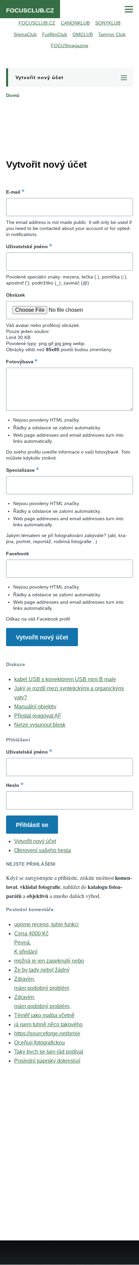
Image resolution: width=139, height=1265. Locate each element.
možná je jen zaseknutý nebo (49, 961)
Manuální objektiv (35, 706)
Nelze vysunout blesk (39, 725)
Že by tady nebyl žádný (42, 970)
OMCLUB (83, 34)
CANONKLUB (75, 23)
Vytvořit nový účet (39, 77)
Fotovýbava (19, 361)
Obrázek (15, 295)
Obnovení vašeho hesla (42, 850)
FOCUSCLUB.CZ (30, 10)
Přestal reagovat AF (37, 716)
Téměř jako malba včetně (44, 1015)
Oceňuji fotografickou (39, 1042)
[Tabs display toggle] (124, 77)
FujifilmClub (54, 34)
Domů (13, 95)
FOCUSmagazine (69, 45)
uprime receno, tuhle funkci (46, 924)
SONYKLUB (107, 23)
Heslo (12, 785)
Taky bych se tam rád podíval (48, 1052)
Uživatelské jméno (27, 246)
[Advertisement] (69, 127)
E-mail (13, 192)
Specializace (20, 470)
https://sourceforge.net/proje (47, 1033)
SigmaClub (25, 34)
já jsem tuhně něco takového (48, 1024)
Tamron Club (112, 34)
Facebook (17, 553)
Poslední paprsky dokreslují (47, 1061)
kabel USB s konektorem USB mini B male (65, 679)
